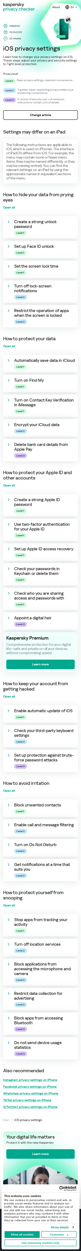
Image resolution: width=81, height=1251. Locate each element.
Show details (60, 1227)
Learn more (40, 664)
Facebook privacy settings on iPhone (30, 1087)
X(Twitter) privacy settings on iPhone (30, 1107)
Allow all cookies (22, 1234)
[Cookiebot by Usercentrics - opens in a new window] (59, 1188)
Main (6, 1120)
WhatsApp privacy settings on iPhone (30, 1093)
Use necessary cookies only (40, 1242)
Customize (57, 1234)
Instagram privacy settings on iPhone (30, 1080)
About (56, 7)
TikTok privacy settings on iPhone (27, 1100)
